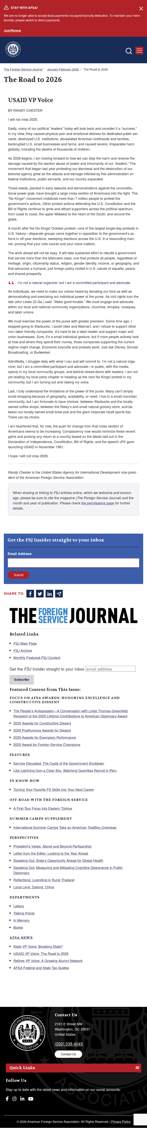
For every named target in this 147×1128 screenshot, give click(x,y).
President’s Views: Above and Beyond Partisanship (52, 846)
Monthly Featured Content (36, 657)
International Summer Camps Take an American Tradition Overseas (64, 827)
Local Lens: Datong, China (33, 886)
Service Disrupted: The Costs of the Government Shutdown (58, 763)
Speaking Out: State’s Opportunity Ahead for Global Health (58, 860)
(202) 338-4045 (69, 1043)
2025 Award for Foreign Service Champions (46, 744)
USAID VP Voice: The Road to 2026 (40, 953)
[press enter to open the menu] (139, 50)
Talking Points (24, 913)
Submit (18, 575)
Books (18, 927)
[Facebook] (7, 1098)
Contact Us (68, 1054)
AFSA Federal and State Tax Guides (41, 967)
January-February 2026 (63, 69)
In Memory (21, 920)
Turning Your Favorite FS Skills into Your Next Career (53, 789)
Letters (18, 905)
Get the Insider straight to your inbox (47, 669)
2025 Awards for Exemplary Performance (44, 737)
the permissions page (97, 502)
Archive (22, 650)
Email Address (20, 553)
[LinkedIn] (22, 1098)
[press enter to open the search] (129, 51)
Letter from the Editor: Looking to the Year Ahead (50, 853)
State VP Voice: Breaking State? (38, 946)
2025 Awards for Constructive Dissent (42, 723)
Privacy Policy (121, 1121)
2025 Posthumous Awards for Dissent (42, 730)
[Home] (13, 50)
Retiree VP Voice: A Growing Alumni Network (47, 960)
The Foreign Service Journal (23, 69)
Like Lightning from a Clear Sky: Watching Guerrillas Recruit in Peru (65, 770)
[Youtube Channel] (30, 1098)
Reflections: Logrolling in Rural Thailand (43, 879)
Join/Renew (12, 30)
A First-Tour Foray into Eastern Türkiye (42, 808)
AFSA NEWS (21, 938)
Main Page (25, 643)
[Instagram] (14, 1098)
